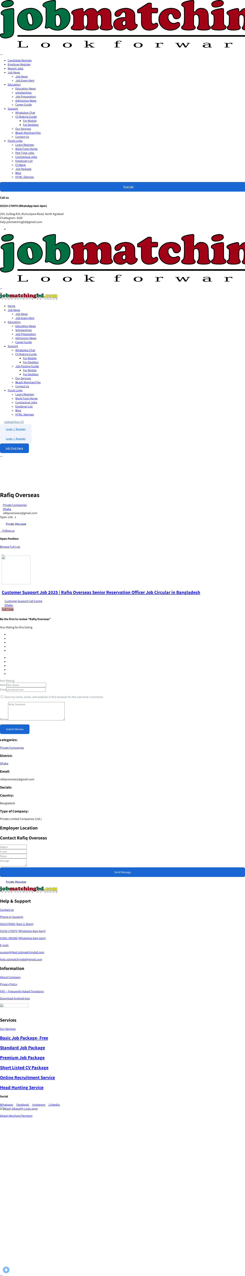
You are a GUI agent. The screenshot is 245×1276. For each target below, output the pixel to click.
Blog (18, 173)
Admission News (25, 101)
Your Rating (7, 681)
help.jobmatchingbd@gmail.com (21, 959)
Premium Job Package (22, 1057)
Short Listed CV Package (24, 1067)
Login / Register (16, 429)
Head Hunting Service (21, 1087)
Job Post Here (14, 448)
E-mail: (4, 945)
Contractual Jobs (26, 157)
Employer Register (19, 64)
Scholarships (23, 330)
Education (14, 84)
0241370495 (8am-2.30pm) (17, 924)
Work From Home (26, 149)
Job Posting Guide (27, 366)
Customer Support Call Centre (23, 601)
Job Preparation (25, 97)
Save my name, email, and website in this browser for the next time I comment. (54, 697)
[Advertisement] (115, 1200)
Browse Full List (10, 547)
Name (3, 685)
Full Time (8, 609)
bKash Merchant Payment (16, 1116)
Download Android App (15, 998)
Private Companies (15, 505)
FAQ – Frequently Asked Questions (22, 991)
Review (4, 719)
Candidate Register (20, 60)
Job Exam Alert (24, 80)
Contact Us (22, 137)
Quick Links (15, 141)
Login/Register (24, 145)
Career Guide (23, 105)
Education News (25, 89)
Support (13, 109)
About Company (10, 977)
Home (11, 306)
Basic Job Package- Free (24, 1038)
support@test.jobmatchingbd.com (22, 952)
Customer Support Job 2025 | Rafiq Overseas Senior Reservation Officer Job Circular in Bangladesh (101, 592)
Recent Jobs (15, 68)
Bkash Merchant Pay (28, 133)
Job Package (23, 169)
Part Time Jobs (24, 153)
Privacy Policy (8, 984)
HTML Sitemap (24, 177)
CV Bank (20, 165)
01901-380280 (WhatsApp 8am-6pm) (23, 938)
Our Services (23, 129)
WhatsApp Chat (25, 113)
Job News (14, 72)
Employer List (24, 161)
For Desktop (30, 125)
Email (3, 689)
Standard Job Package (22, 1047)
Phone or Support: (11, 917)
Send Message (122, 872)
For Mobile (30, 121)
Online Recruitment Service (27, 1077)
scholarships (23, 93)
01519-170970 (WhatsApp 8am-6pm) (23, 931)
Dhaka (7, 509)
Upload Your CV (14, 422)
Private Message (16, 524)
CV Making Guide (26, 117)
